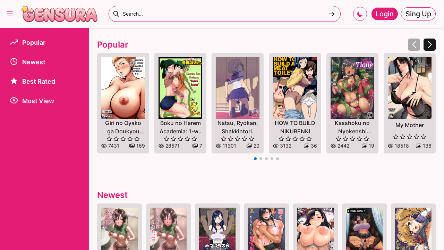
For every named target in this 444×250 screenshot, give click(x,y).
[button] (430, 45)
